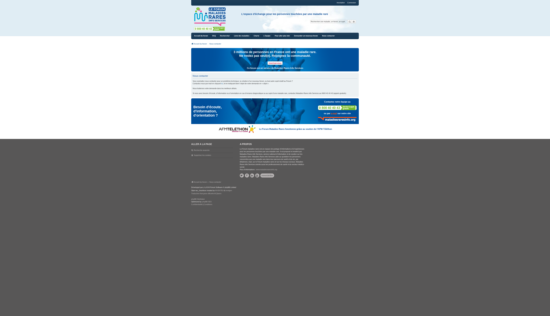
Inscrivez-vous (275, 63)
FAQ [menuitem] (214, 36)
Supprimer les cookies (202, 155)
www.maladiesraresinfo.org (266, 170)
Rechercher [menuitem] (225, 36)
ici (222, 84)
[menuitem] (241, 36)
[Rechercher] (349, 21)
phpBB (206, 187)
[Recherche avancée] (354, 21)
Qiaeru (218, 194)
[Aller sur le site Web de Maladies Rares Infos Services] (337, 119)
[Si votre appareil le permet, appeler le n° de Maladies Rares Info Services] (337, 107)
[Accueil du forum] (211, 16)
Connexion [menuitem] (351, 3)
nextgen (229, 191)
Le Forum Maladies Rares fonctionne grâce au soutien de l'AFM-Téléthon (295, 129)
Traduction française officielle (202, 194)
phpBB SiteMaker (198, 199)
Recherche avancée (202, 150)
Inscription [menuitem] (341, 3)
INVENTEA (219, 191)
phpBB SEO (207, 202)
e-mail (334, 113)
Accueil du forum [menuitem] (201, 36)
